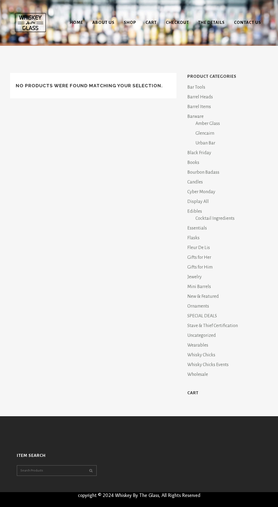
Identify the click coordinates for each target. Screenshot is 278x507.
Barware (195, 116)
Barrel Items (199, 106)
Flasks (193, 237)
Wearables (197, 345)
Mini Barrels (199, 286)
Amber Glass (207, 123)
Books (193, 162)
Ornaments (198, 306)
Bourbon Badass (203, 172)
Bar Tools (196, 87)
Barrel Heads (200, 97)
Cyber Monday (201, 191)
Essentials (197, 228)
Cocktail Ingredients (215, 218)
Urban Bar (205, 143)
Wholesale (197, 374)
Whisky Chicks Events (208, 364)
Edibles (194, 211)
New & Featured (203, 296)
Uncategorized (201, 335)
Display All (198, 201)
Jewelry (194, 277)
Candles (195, 182)
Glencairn (204, 133)
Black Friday (199, 152)
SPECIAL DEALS (202, 316)
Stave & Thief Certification (212, 325)
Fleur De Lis (198, 247)
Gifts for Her (199, 257)
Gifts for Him (200, 267)
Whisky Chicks (201, 355)
